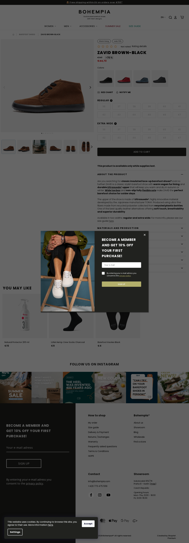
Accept (88, 523)
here (50, 525)
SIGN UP (121, 284)
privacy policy (125, 275)
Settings (15, 532)
